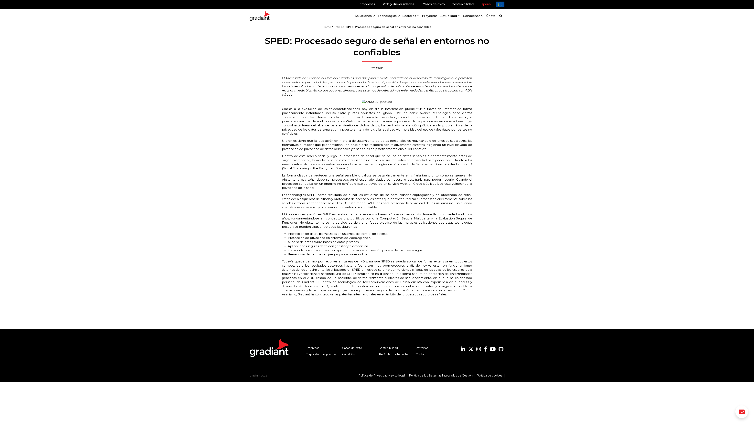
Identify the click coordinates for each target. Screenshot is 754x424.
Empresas (312, 348)
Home (327, 26)
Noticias (339, 26)
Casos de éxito (352, 348)
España (485, 4)
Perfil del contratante (393, 354)
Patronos (422, 348)
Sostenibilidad (388, 348)
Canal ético (349, 354)
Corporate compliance (321, 354)
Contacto (422, 354)
